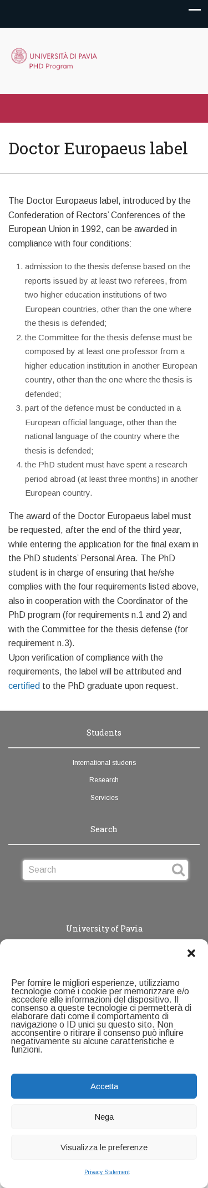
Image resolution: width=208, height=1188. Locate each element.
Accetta (104, 1086)
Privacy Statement (107, 1172)
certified (24, 686)
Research (104, 780)
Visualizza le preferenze (104, 1147)
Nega (104, 1116)
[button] (191, 953)
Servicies (104, 798)
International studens (104, 763)
